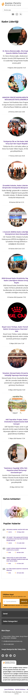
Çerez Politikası (9, 689)
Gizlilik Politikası (20, 689)
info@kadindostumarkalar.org (12, 641)
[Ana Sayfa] (11, 6)
